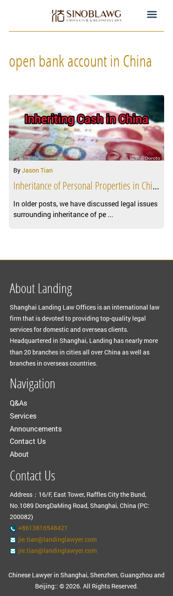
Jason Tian (37, 170)
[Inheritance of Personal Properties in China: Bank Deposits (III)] (86, 127)
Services (23, 415)
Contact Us (28, 441)
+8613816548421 (43, 528)
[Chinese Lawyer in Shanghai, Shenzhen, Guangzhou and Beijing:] (86, 15)
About (19, 454)
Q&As (18, 402)
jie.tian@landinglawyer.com (57, 539)
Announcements (36, 428)
